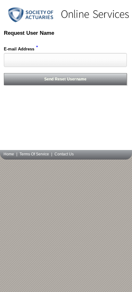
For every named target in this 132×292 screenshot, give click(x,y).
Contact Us (64, 154)
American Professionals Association (66, 21)
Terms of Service (34, 154)
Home (9, 154)
